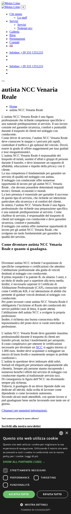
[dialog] (35, 471)
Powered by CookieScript (35, 509)
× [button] (66, 433)
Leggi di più (31, 456)
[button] (35, 462)
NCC (39, 347)
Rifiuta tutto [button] (52, 494)
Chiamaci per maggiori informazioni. (24, 410)
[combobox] (61, 433)
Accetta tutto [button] (19, 494)
